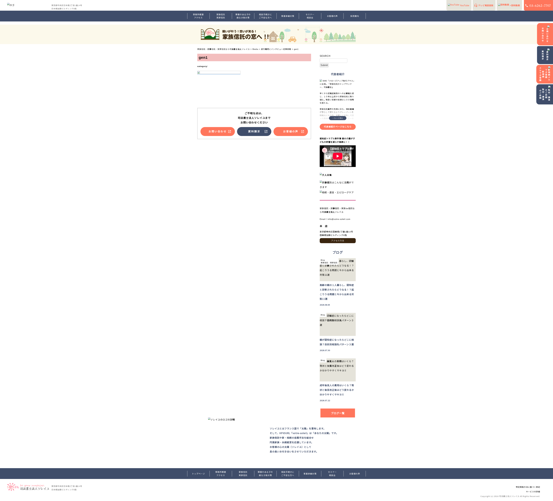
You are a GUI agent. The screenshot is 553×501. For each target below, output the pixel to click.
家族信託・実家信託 (329, 263)
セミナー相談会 (310, 16)
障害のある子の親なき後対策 (243, 16)
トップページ (198, 473)
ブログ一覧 (338, 413)
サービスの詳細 (533, 491)
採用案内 (354, 16)
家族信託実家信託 (220, 16)
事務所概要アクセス (198, 16)
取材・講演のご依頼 (542, 94)
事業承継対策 (287, 16)
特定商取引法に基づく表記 (528, 487)
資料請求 (542, 55)
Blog (323, 260)
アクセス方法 (337, 240)
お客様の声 (332, 16)
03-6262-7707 (540, 5)
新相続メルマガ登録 (542, 74)
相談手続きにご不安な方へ (265, 16)
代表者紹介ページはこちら (338, 126)
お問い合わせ (542, 34)
